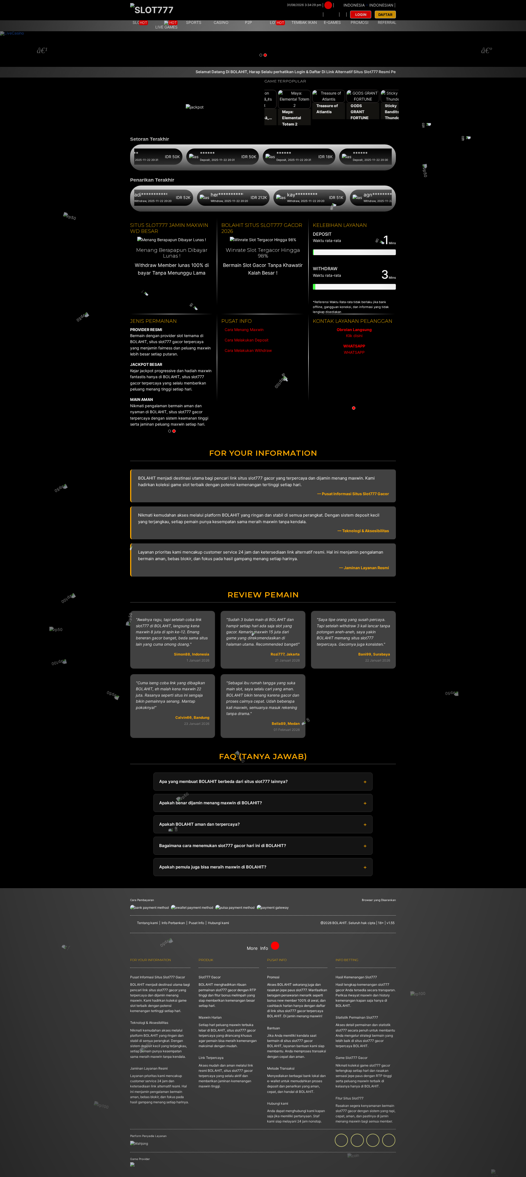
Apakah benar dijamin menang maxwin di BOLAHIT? (210, 802)
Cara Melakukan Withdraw (247, 350)
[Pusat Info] (331, 14)
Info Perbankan (173, 923)
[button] (39, 49)
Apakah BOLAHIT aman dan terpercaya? (199, 824)
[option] (354, 341)
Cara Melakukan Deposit (246, 340)
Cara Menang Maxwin (243, 329)
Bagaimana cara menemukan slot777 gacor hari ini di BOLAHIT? (222, 845)
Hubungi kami (218, 923)
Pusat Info (196, 923)
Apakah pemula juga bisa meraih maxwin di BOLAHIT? (212, 867)
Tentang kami (147, 923)
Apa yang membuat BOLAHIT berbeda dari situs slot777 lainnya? (223, 781)
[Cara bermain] (315, 14)
